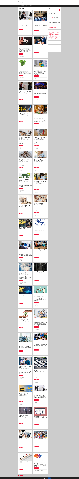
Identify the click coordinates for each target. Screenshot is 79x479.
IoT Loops (54, 23)
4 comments (21, 170)
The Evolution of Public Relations (24, 46)
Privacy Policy (30, 5)
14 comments (21, 78)
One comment (21, 124)
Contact (26, 5)
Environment (23, 77)
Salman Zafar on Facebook (53, 41)
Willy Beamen (42, 139)
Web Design (23, 353)
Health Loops (51, 25)
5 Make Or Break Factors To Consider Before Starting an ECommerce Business (39, 116)
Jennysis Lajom (26, 115)
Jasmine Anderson (27, 139)
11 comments (21, 191)
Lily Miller (26, 47)
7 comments (36, 471)
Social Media (42, 470)
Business (21, 56)
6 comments (21, 102)
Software (38, 214)
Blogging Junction (23, 2)
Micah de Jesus (26, 69)
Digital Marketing (23, 56)
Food (25, 169)
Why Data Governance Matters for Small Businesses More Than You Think (25, 21)
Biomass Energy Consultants (52, 27)
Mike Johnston (27, 252)
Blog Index (22, 5)
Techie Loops (51, 17)
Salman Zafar (26, 93)
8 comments (21, 216)
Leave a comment (37, 215)
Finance (38, 147)
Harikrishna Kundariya (26, 368)
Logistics (36, 381)
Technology (25, 282)
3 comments (36, 126)
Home (19, 5)
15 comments (21, 404)
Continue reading (36, 30)
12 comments (36, 148)
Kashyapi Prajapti (27, 274)
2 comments (21, 148)
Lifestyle (36, 329)
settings (44, 478)
